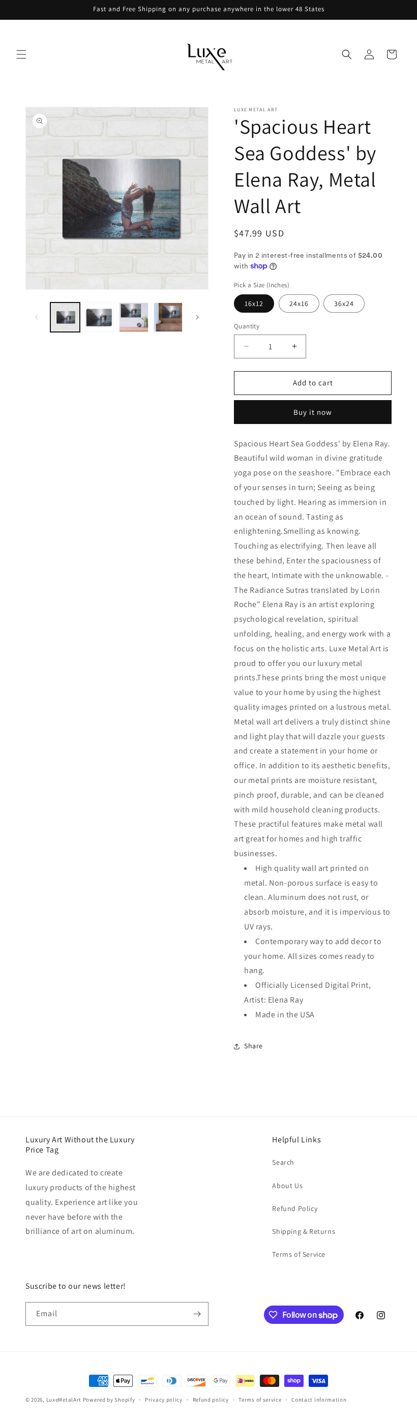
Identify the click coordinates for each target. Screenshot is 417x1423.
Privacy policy (164, 1399)
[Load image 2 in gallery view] (99, 317)
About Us (287, 1185)
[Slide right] (197, 317)
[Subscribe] (197, 1314)
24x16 (299, 303)
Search (283, 1162)
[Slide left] (36, 317)
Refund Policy (294, 1208)
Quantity (246, 326)
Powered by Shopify (109, 1399)
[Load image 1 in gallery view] (65, 317)
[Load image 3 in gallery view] (133, 317)
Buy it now (312, 412)
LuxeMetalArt (63, 1399)
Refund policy (211, 1399)
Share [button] (253, 1045)
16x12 (254, 303)
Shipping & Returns (303, 1231)
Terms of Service (298, 1254)
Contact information (318, 1399)
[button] (21, 54)
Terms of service (260, 1399)
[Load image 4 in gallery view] (168, 317)
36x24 (344, 303)
